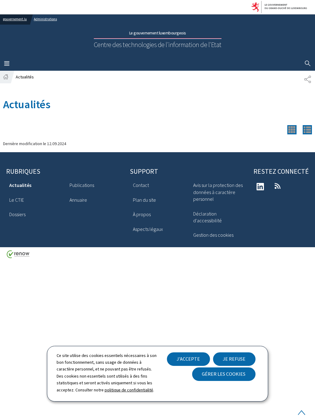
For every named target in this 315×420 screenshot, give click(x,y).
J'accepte (188, 359)
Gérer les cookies (223, 374)
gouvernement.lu (15, 19)
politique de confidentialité (129, 390)
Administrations (45, 19)
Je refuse (234, 359)
